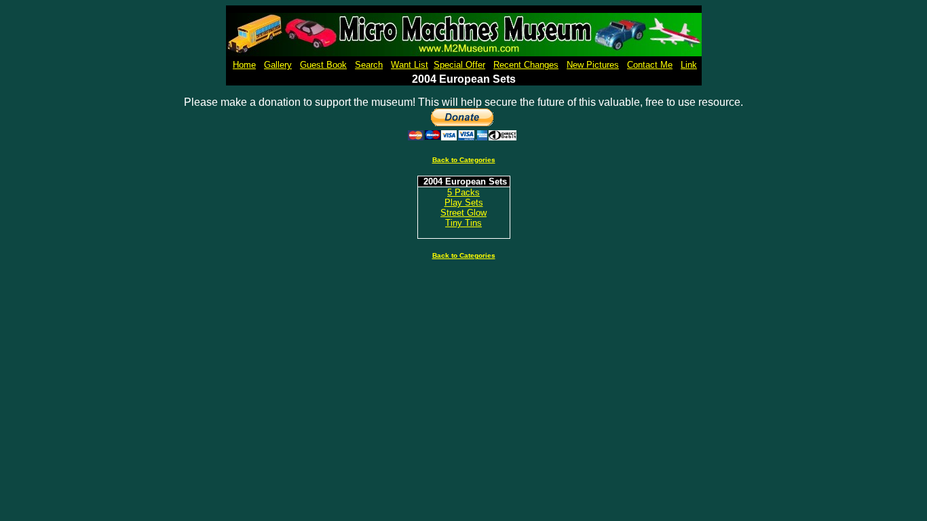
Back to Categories (463, 159)
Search (369, 65)
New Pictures (593, 65)
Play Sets (463, 202)
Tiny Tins (463, 223)
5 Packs (463, 192)
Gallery (278, 65)
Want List (409, 65)
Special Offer (459, 65)
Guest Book (323, 65)
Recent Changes (526, 65)
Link (689, 65)
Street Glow (463, 213)
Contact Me (650, 65)
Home (244, 65)
